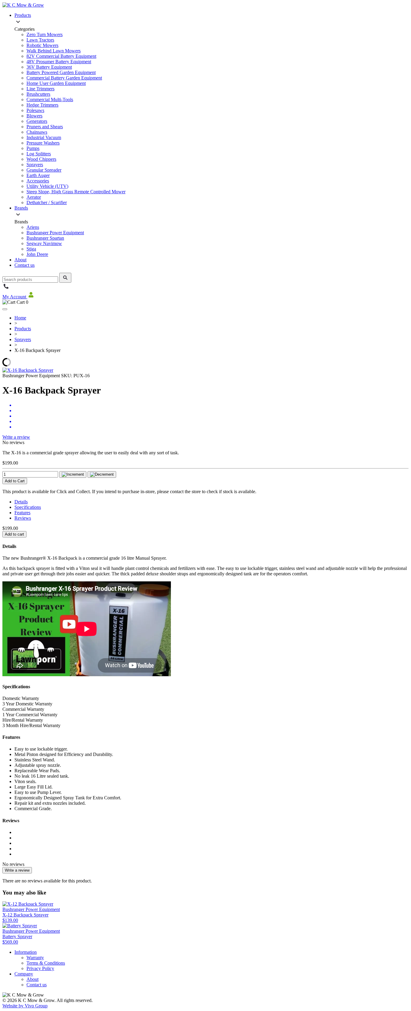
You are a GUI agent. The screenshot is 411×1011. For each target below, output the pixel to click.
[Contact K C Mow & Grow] (6, 288)
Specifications (27, 507)
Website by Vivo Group (25, 1005)
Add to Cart (15, 481)
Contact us (24, 265)
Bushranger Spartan (45, 238)
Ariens (32, 227)
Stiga (31, 248)
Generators (36, 121)
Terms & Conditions (45, 963)
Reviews (22, 518)
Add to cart (14, 534)
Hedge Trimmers (42, 104)
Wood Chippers (41, 159)
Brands (21, 207)
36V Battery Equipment (49, 67)
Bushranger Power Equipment (55, 232)
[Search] (65, 278)
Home (20, 317)
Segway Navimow (44, 243)
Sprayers (34, 164)
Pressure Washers (43, 142)
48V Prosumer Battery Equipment (58, 61)
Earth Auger (38, 175)
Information (25, 952)
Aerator (33, 197)
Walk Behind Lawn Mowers (53, 50)
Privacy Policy (40, 968)
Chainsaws (36, 132)
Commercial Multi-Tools (49, 99)
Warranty (35, 957)
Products (22, 15)
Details (21, 501)
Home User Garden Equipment (56, 83)
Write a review (16, 437)
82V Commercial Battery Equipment (61, 56)
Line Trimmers (40, 88)
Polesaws (35, 110)
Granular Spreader (43, 170)
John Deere (37, 254)
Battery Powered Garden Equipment (61, 72)
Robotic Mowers (42, 45)
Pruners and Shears (44, 126)
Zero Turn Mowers (44, 34)
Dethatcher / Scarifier (46, 202)
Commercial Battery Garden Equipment (64, 77)
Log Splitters (38, 153)
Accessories (37, 180)
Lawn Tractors (40, 39)
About (20, 259)
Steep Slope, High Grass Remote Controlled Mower (75, 191)
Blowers (34, 115)
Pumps (32, 148)
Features (22, 512)
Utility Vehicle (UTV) (47, 186)
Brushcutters (38, 94)
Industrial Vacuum (43, 137)
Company (23, 973)
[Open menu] (4, 309)
